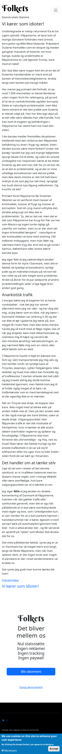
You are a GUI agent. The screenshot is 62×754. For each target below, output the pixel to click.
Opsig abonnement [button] (31, 687)
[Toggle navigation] (55, 10)
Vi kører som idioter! (20, 586)
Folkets (15, 8)
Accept (54, 748)
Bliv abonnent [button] (31, 671)
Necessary (10, 750)
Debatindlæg (10, 580)
